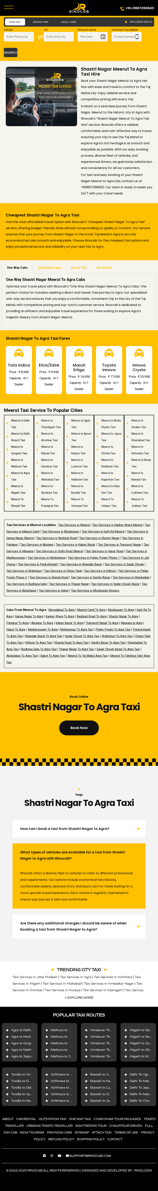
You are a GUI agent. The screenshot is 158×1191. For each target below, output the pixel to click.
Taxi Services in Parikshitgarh (38, 564)
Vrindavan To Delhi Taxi (108, 1030)
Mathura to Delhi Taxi (67, 1030)
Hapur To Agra (15, 629)
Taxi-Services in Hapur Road (104, 551)
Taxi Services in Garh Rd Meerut (103, 531)
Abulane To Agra (42, 623)
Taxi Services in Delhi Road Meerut (59, 551)
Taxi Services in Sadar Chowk (124, 564)
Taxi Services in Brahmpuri (24, 571)
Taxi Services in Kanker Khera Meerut (117, 525)
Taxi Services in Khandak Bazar (81, 564)
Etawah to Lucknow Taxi (108, 1087)
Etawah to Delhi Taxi (105, 1094)
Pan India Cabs (59, 1132)
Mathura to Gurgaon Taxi (70, 1043)
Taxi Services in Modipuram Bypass (95, 590)
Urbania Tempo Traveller (49, 1126)
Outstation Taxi (52, 1119)
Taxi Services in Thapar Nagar (69, 584)
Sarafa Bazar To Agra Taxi (108, 642)
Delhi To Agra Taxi (143, 1074)
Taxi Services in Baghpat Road (56, 538)
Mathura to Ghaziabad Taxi (71, 1050)
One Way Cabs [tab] (17, 267)
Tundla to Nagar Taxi (26, 1100)
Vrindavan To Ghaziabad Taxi (112, 1050)
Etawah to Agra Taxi (105, 1074)
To (46, 30)
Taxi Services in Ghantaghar (131, 577)
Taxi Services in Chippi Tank (63, 571)
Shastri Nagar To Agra (123, 616)
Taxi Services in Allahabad (62, 983)
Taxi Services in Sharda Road (48, 577)
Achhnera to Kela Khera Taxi (72, 1087)
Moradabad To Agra (61, 610)
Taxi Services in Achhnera (113, 977)
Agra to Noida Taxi (25, 1036)
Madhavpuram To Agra (43, 629)
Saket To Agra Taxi (52, 656)
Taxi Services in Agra (75, 977)
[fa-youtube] (61, 1156)
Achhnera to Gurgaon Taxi (70, 1074)
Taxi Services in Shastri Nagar (99, 538)
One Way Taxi (80, 1119)
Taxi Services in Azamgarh (103, 990)
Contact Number (125, 30)
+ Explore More (79, 997)
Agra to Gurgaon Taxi (27, 1043)
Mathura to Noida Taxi (67, 1036)
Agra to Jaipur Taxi (25, 1056)
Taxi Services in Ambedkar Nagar (109, 983)
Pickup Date (87, 30)
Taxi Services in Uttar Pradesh (35, 977)
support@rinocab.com (90, 1156)
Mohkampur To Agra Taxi (76, 629)
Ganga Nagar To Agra (29, 616)
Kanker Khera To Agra (59, 616)
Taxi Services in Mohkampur (47, 558)
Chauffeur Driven (125, 1126)
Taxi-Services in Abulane (36, 545)
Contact (114, 1139)
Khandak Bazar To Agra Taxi (43, 636)
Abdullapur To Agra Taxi (22, 656)
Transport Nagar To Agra (102, 623)
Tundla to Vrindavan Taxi (29, 1074)
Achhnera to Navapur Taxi (70, 1094)
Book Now (79, 727)
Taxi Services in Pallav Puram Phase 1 (94, 558)
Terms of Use (126, 1132)
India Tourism (32, 1132)
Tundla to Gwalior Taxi (28, 1081)
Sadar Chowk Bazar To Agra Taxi (118, 649)
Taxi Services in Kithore (100, 571)
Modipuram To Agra (121, 610)
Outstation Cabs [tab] (49, 267)
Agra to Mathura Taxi (27, 1050)
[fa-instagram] (53, 1156)
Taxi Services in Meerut (74, 525)
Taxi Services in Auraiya (62, 990)
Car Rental (26, 1119)
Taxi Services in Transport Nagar (119, 545)
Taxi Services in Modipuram (60, 531)
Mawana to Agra (131, 623)
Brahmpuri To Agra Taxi (117, 636)
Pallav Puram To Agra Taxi (113, 629)
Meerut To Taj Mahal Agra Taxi (88, 656)
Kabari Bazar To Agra (69, 623)
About (7, 1119)
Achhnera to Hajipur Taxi (69, 1100)
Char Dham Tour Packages (117, 1119)
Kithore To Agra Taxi (38, 642)
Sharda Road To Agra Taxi (72, 642)
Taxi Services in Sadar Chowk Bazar (115, 584)
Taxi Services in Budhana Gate (26, 584)
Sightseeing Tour (91, 1126)
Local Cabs (68, 21)
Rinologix (143, 1170)
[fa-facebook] (46, 1156)
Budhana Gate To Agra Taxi (39, 649)
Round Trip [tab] (78, 267)
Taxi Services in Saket (54, 590)
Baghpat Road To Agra (91, 616)
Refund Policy (61, 1139)
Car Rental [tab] (103, 267)
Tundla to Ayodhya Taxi (28, 1094)
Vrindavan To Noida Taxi (108, 1036)
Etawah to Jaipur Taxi (106, 1100)
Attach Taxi (102, 1132)
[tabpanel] (79, 300)
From (8, 30)
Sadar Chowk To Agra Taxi (82, 636)
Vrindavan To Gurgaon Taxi (110, 1043)
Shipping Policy (91, 1139)
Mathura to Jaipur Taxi (68, 1056)
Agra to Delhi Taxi (24, 1030)
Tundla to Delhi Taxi (26, 1087)
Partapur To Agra (17, 623)
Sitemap (82, 1132)
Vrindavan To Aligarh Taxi (109, 1056)
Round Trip (40, 21)
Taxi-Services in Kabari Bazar (75, 545)
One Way (15, 21)
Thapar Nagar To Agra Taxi (76, 649)
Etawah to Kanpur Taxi (107, 1081)
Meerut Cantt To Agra (91, 610)
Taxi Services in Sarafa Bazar (90, 577)
